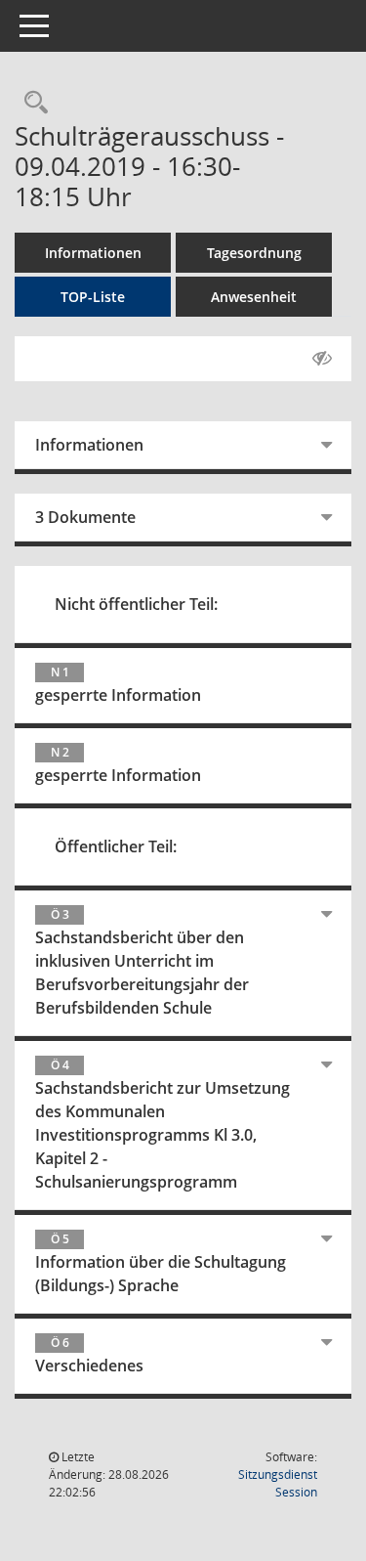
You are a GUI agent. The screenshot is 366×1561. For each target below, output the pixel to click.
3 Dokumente (85, 517)
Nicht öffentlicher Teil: (136, 604)
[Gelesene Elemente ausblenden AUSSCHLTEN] (322, 358)
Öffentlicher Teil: (116, 846)
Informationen (93, 252)
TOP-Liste (93, 296)
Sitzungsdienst (277, 1483)
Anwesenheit (254, 296)
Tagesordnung (254, 252)
